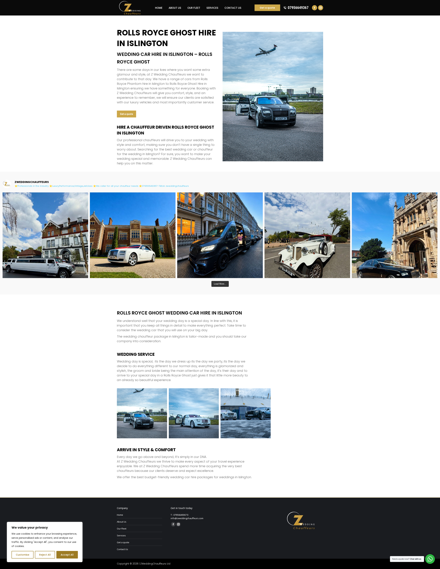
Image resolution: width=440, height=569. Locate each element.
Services (121, 535)
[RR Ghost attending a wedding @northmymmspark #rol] (132, 235)
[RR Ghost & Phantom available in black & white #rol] (394, 235)
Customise (22, 554)
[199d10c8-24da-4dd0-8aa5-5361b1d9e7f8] (194, 413)
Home (120, 514)
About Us (121, 521)
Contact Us (122, 549)
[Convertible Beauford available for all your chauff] (307, 235)
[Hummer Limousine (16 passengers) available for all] (45, 235)
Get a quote (123, 542)
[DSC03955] (142, 413)
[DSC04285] (246, 413)
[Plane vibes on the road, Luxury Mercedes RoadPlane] (220, 235)
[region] (44, 542)
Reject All (45, 554)
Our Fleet (121, 528)
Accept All (67, 554)
